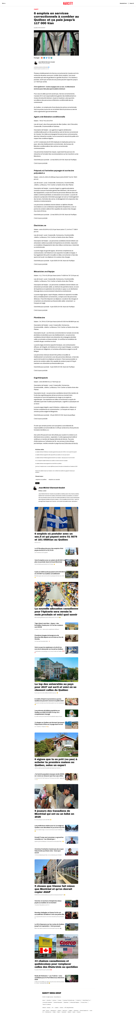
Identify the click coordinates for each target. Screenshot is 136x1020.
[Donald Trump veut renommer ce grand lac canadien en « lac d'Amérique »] (71, 840)
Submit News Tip (86, 1000)
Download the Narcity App (68, 1000)
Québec (56, 1007)
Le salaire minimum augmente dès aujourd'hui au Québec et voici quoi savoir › (52, 454)
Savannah (64, 1012)
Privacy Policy (84, 1002)
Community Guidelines (47, 1002)
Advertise (49, 1000)
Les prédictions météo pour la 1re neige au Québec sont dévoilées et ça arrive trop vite (49, 826)
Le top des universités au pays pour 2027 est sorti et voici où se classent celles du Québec (55, 687)
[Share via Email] (49, 58)
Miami (58, 1012)
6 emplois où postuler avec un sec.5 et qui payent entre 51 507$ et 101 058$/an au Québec (56, 536)
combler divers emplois (60, 75)
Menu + (4, 3)
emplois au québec (41, 479)
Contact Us (78, 1000)
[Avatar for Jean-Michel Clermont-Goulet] (35, 488)
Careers (59, 1000)
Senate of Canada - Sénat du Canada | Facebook (44, 54)
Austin (74, 1012)
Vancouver (65, 1010)
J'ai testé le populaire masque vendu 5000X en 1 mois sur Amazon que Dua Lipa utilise (49, 775)
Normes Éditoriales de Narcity (68, 443)
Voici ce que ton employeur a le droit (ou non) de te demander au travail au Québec (49, 648)
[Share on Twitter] (46, 58)
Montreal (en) (48, 1012)
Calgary (70, 1010)
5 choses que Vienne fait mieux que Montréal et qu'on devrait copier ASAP (55, 889)
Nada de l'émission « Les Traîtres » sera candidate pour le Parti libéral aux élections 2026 (49, 977)
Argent (36, 9)
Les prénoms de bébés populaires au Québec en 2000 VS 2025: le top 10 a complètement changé (47, 712)
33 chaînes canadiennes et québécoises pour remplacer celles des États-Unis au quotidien (56, 964)
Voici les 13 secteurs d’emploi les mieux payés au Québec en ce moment (48, 901)
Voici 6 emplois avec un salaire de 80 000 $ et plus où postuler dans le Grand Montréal (50, 561)
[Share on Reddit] (42, 58)
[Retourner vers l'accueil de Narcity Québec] (68, 3)
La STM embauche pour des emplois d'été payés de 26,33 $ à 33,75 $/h (49, 549)
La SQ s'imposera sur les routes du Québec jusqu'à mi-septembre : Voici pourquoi (49, 925)
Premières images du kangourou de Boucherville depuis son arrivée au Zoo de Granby (49, 637)
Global (61, 1007)
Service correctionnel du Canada (62, 73)
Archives (54, 1000)
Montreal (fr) (53, 1010)
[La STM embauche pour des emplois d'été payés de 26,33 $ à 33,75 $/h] (71, 551)
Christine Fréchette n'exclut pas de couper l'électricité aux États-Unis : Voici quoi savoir (49, 850)
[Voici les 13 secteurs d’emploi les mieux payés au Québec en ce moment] (71, 903)
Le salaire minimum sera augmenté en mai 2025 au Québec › (48, 463)
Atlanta (69, 1012)
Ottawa (59, 1010)
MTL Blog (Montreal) (69, 1007)
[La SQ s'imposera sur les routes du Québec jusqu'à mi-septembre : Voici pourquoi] (71, 927)
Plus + (37, 483)
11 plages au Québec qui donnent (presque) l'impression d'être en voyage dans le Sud (49, 723)
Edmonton (76, 1010)
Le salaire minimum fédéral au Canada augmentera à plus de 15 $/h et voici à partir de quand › (56, 451)
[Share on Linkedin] (44, 58)
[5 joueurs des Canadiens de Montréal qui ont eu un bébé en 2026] (56, 796)
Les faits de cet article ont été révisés (41, 67)
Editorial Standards (58, 1002)
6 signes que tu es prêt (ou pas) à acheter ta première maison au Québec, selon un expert (56, 762)
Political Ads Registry (74, 1002)
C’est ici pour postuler (41, 163)
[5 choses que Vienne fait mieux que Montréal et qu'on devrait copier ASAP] (56, 871)
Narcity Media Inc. (57, 996)
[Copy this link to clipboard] (51, 58)
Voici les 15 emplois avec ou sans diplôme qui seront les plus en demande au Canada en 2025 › (56, 467)
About (43, 1000)
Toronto (47, 1010)
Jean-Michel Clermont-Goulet (46, 62)
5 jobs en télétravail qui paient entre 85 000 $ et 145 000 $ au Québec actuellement (50, 572)
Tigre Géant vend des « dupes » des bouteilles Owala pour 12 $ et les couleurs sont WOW (49, 625)
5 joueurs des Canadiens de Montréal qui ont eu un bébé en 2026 (54, 814)
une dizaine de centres (60, 107)
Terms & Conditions (46, 1004)
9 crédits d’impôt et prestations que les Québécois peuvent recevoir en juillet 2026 (49, 700)
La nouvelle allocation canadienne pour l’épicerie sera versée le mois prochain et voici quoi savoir (56, 611)
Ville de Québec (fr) (84, 1010)
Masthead (66, 1002)
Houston (79, 1012)
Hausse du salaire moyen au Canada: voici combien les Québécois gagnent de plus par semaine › (55, 471)
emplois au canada (54, 479)
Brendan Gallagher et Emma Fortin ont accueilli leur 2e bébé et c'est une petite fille (49, 913)
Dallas (54, 1012)
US (52, 1007)
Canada (48, 1007)
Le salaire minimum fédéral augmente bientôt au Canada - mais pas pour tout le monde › (55, 457)
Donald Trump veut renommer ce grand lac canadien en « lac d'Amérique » (49, 838)
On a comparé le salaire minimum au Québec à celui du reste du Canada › (51, 460)
